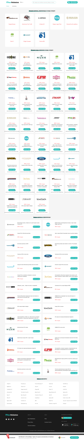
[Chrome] (72, 2)
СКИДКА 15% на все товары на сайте (57, 105)
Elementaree (9, 403)
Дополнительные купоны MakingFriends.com (72, 90)
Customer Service (48, 422)
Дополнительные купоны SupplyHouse (57, 192)
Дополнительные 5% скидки (42, 63)
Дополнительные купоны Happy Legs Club (27, 151)
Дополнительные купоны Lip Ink (27, 110)
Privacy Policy (30, 422)
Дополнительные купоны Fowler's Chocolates (57, 90)
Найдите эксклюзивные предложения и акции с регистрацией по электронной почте (57, 84)
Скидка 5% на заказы (72, 104)
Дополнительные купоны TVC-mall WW (27, 90)
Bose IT (8, 395)
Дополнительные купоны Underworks (27, 212)
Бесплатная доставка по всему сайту (12, 105)
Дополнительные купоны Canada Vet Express (42, 151)
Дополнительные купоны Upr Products (42, 90)
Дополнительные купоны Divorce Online (27, 131)
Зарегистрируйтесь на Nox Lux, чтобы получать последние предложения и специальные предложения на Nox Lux (12, 64)
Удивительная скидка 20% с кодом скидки (72, 64)
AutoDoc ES (23, 400)
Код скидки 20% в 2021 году (27, 124)
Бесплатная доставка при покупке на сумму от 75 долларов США (12, 166)
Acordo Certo (23, 397)
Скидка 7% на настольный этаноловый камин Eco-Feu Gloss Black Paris (12, 84)
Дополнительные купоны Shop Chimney (12, 90)
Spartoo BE (51, 397)
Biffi (36, 400)
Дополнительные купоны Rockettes (42, 110)
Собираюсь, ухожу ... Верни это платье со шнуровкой (42, 186)
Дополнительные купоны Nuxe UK (42, 70)
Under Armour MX (66, 397)
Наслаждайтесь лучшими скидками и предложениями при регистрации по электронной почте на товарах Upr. (42, 84)
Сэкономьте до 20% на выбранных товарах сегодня (12, 125)
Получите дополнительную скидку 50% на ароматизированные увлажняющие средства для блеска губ (27, 105)
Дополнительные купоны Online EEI (72, 70)
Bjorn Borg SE (23, 395)
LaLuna (50, 386)
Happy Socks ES (24, 389)
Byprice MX (9, 400)
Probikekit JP (9, 389)
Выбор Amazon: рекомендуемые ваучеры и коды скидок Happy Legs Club (27, 145)
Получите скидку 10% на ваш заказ (72, 166)
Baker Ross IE (37, 392)
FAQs (46, 418)
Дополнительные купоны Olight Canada (72, 171)
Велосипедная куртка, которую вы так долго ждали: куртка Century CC (12, 145)
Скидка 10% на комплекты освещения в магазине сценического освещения (72, 186)
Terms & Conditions (31, 425)
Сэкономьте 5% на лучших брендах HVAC (57, 186)
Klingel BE (37, 389)
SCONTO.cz (65, 383)
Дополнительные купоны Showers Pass (12, 151)
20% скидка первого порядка (27, 205)
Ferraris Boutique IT (39, 383)
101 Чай (36, 403)
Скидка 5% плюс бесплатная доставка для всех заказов (57, 166)
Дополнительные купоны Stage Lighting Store (72, 192)
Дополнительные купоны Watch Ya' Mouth (72, 110)
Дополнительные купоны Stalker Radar (57, 110)
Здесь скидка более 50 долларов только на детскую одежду (57, 145)
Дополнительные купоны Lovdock (42, 212)
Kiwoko (64, 386)
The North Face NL (24, 392)
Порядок (64, 403)
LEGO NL (65, 389)
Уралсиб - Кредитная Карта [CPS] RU (70, 400)
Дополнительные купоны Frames (12, 110)
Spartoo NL (65, 392)
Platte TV (51, 389)
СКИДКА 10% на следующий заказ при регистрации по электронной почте (12, 206)
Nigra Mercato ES (52, 392)
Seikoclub (51, 383)
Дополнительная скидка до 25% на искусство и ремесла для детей (72, 84)
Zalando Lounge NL (53, 403)
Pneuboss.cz (23, 383)
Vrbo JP (36, 386)
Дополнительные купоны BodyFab (42, 192)
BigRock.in (9, 386)
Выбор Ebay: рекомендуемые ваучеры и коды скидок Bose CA (57, 125)
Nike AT (8, 397)
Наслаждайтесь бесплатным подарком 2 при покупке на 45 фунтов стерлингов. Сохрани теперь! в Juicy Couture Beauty (27, 186)
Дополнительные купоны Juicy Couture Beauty (27, 192)
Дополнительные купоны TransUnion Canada (57, 171)
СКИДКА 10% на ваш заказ (57, 63)
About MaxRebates (31, 418)
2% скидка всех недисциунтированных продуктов (27, 64)
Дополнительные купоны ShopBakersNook (42, 131)
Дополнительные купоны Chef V (57, 70)
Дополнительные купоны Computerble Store (72, 151)
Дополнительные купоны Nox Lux (12, 70)
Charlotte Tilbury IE (39, 395)
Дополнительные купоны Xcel (12, 171)
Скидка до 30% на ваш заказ (27, 165)
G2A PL (50, 395)
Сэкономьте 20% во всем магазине (42, 166)
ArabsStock (37, 397)
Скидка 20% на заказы (42, 205)
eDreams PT (65, 395)
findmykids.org (24, 403)
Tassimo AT (23, 386)
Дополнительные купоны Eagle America (12, 192)
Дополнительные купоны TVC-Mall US (27, 70)
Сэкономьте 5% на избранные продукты (42, 125)
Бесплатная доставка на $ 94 (72, 144)
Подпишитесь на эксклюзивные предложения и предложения (42, 105)
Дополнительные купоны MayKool (57, 151)
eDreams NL (9, 392)
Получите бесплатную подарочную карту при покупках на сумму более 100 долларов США (12, 186)
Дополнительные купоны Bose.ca (57, 131)
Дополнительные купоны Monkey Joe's (72, 131)
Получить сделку (72, 68)
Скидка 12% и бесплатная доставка (42, 145)
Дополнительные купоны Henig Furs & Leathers (12, 131)
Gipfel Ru (51, 400)
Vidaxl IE (8, 383)
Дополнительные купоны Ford (42, 171)
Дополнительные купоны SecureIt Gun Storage (12, 212)
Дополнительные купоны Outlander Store (27, 171)
